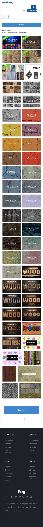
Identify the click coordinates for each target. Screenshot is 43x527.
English (7, 467)
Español (8, 470)
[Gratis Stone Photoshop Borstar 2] (11, 229)
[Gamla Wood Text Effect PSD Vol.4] (11, 300)
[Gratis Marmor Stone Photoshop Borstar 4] (11, 257)
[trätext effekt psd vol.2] (11, 286)
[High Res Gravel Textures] (11, 56)
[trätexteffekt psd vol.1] (31, 271)
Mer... (7, 480)
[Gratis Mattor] (32, 358)
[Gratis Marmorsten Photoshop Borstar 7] (31, 172)
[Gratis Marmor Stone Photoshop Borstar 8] (11, 186)
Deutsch (8, 477)
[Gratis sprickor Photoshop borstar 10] (11, 115)
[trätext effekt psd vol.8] (11, 328)
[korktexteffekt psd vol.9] (11, 342)
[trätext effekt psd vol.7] (31, 314)
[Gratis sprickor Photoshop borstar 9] (11, 144)
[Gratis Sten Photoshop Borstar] (31, 215)
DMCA (31, 450)
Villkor (7, 511)
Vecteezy (8, 444)
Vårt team (32, 470)
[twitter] (16, 497)
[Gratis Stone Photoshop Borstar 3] (31, 42)
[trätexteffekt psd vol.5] (31, 300)
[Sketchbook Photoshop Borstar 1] (31, 342)
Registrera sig (32, 10)
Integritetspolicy (17, 511)
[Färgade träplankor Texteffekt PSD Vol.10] (31, 328)
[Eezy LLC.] (21, 492)
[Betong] (29, 374)
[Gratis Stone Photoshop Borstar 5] (11, 243)
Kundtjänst (33, 447)
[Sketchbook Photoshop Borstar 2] (12, 358)
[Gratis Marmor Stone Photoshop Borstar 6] (31, 201)
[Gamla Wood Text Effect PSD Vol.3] (31, 286)
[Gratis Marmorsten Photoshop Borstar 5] (31, 243)
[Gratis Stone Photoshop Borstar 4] (31, 229)
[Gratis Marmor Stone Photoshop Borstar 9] (31, 186)
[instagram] (23, 497)
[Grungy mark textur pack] (31, 56)
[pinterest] (20, 497)
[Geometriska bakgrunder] (11, 42)
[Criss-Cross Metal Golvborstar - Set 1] (33, 72)
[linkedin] (31, 497)
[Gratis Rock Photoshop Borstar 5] (31, 101)
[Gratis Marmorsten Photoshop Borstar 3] (31, 257)
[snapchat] (27, 497)
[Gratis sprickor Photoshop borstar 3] (11, 130)
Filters (21, 25)
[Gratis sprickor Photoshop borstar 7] (31, 144)
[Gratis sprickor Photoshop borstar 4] (11, 158)
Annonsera (33, 444)
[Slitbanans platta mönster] (30, 391)
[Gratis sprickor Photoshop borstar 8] (31, 158)
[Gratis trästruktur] (11, 215)
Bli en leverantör (8, 451)
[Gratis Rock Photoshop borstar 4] (11, 101)
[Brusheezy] (7, 2)
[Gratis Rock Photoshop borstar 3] (31, 87)
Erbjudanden (34, 440)
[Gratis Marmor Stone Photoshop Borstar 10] (11, 201)
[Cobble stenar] (10, 391)
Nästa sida (21, 410)
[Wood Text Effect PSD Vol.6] (11, 314)
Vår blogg (32, 473)
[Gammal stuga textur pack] (13, 72)
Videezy (8, 447)
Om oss (32, 467)
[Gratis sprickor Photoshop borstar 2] (31, 115)
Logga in (23, 10)
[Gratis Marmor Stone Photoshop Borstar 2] (11, 271)
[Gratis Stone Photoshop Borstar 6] (11, 87)
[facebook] (12, 497)
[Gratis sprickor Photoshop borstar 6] (11, 172)
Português (9, 473)
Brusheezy (9, 440)
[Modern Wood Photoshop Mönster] (9, 374)
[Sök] (33, 7)
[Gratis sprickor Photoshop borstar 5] (31, 130)
